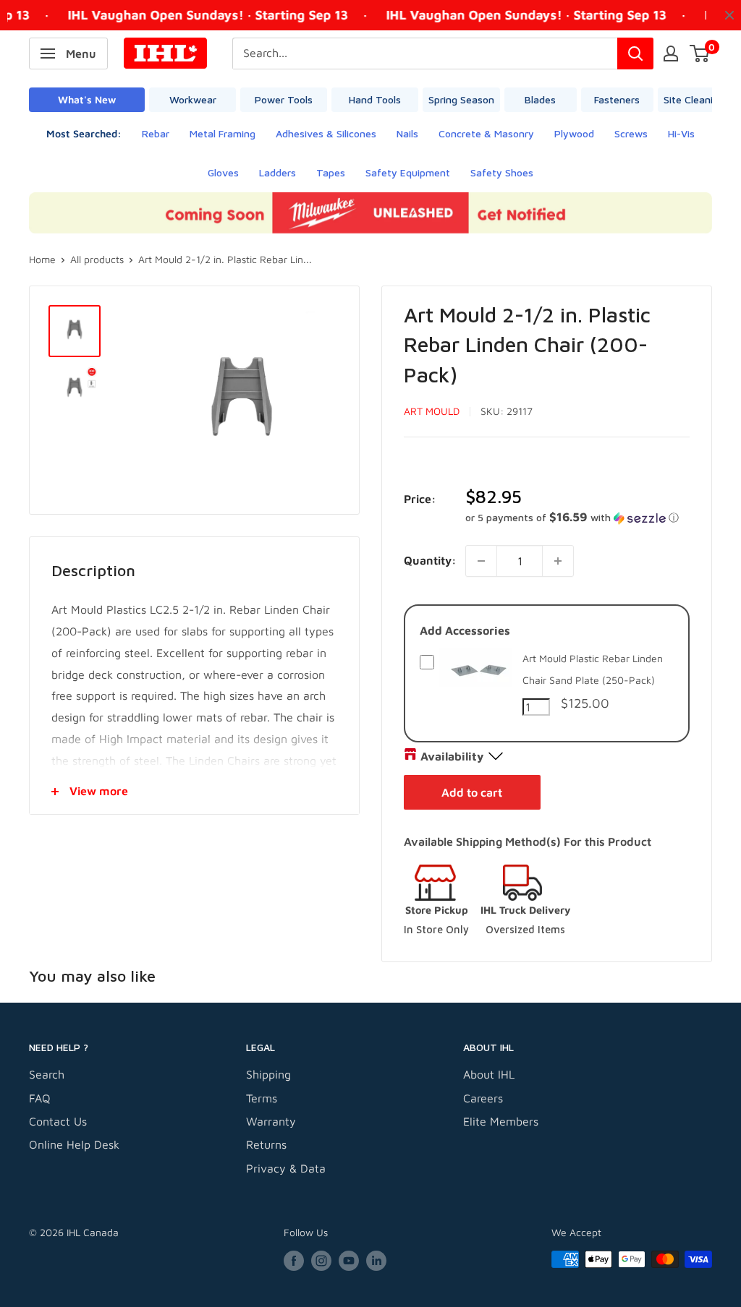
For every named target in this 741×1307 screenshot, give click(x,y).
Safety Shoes (501, 172)
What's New (87, 99)
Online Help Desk (74, 1144)
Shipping (268, 1074)
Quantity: (430, 560)
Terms (261, 1098)
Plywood (574, 133)
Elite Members (500, 1121)
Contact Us (58, 1121)
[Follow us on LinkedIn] (376, 1261)
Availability (451, 756)
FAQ (40, 1098)
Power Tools (284, 99)
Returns (266, 1144)
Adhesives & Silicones (326, 133)
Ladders (277, 172)
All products (97, 259)
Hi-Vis (681, 133)
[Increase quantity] (558, 561)
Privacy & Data (286, 1168)
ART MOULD (432, 411)
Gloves (223, 172)
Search (46, 1074)
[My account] (671, 53)
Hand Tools (375, 99)
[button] (577, 517)
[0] (700, 53)
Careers (483, 1098)
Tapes (330, 172)
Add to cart (471, 792)
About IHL (489, 1074)
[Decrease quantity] (481, 561)
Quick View (475, 683)
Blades (540, 99)
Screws (631, 133)
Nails (407, 133)
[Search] (635, 53)
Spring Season (461, 99)
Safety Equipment (407, 172)
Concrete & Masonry (486, 133)
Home (42, 259)
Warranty (271, 1121)
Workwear (192, 99)
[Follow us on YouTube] (349, 1261)
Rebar (155, 133)
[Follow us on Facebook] (294, 1261)
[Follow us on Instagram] (321, 1261)
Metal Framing (222, 133)
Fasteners (617, 99)
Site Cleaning (694, 99)
